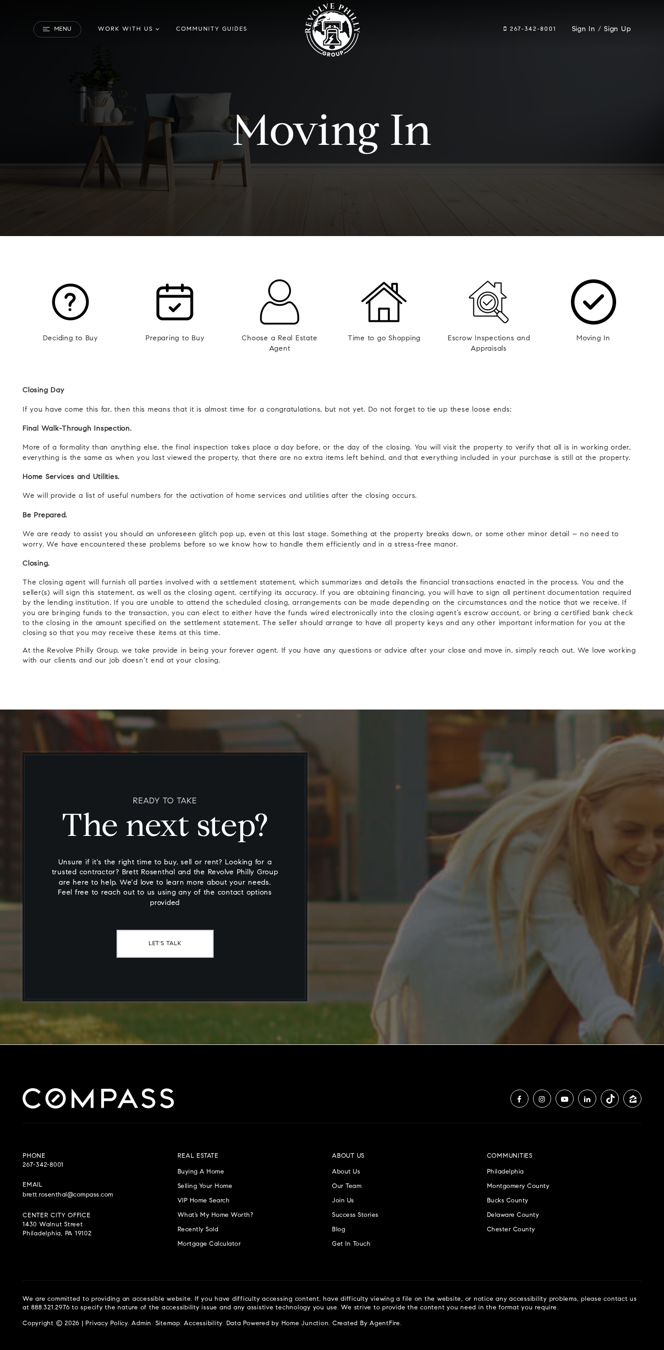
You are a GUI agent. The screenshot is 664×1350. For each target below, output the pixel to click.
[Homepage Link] (332, 29)
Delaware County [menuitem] (513, 1215)
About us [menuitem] (346, 1172)
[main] (332, 522)
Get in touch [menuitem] (351, 1244)
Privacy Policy (106, 1324)
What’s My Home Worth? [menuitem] (215, 1215)
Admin (141, 1324)
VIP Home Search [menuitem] (204, 1200)
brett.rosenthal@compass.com (68, 1195)
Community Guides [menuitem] (212, 29)
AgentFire (384, 1324)
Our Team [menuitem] (346, 1186)
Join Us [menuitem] (343, 1200)
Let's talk (165, 943)
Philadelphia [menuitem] (505, 1172)
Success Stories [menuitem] (355, 1215)
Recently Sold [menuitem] (198, 1229)
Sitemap (167, 1324)
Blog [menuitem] (338, 1229)
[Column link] (70, 316)
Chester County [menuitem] (511, 1229)
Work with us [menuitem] (125, 29)
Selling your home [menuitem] (205, 1186)
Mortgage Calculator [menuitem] (209, 1244)
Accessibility (203, 1324)
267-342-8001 (531, 29)
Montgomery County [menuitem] (518, 1186)
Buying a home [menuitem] (201, 1172)
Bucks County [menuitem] (507, 1200)
